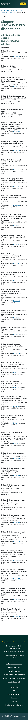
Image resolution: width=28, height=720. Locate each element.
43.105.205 (16, 87)
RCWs (21, 10)
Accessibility (14, 687)
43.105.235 (16, 226)
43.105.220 (16, 169)
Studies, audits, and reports (14, 664)
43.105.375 (16, 579)
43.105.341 (16, 459)
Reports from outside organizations (14, 678)
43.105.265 (16, 301)
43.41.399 (16, 444)
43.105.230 (16, 205)
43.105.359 (16, 541)
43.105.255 (16, 280)
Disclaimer (17, 716)
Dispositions (4, 12)
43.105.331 (16, 353)
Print (4, 16)
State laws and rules (12, 10)
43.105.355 (16, 522)
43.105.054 (16, 132)
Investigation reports (14, 682)
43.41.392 (16, 387)
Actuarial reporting (14, 671)
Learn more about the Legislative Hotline (14, 656)
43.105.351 (16, 475)
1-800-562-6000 (14, 648)
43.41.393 (16, 406)
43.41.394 (16, 423)
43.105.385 (16, 599)
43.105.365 (16, 560)
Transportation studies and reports (14, 674)
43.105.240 (16, 244)
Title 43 (11, 12)
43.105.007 (16, 56)
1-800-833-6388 (20, 651)
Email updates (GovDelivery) (14, 705)
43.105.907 (16, 616)
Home (3, 10)
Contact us (14, 701)
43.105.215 (16, 150)
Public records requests (14, 694)
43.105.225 (16, 186)
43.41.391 (16, 372)
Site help (14, 698)
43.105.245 (16, 263)
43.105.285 (16, 318)
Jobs (14, 690)
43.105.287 (16, 335)
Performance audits (14, 667)
